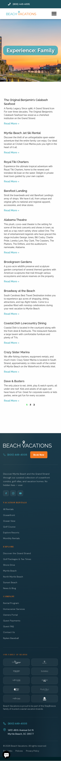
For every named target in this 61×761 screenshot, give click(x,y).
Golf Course (9, 526)
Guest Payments (11, 620)
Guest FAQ (8, 626)
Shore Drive (9, 565)
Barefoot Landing (15, 190)
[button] (54, 13)
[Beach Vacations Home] (27, 444)
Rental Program (11, 603)
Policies (19, 751)
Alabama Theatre (15, 219)
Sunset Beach (10, 582)
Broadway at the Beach (19, 290)
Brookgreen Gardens (18, 262)
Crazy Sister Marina (17, 352)
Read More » (11, 123)
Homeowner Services (14, 609)
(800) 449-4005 (17, 454)
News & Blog (9, 588)
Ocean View (9, 521)
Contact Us (9, 632)
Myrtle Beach (10, 570)
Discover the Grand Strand (17, 553)
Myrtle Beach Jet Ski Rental (22, 133)
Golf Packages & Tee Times (17, 559)
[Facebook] (6, 493)
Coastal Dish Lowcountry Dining (25, 323)
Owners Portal (10, 614)
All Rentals (8, 509)
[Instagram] (13, 493)
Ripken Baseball (11, 638)
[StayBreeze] (16, 662)
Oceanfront (9, 515)
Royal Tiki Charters (16, 162)
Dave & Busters (14, 381)
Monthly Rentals (11, 538)
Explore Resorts (11, 532)
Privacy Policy (32, 751)
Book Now (38, 454)
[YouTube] (20, 493)
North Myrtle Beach (13, 576)
